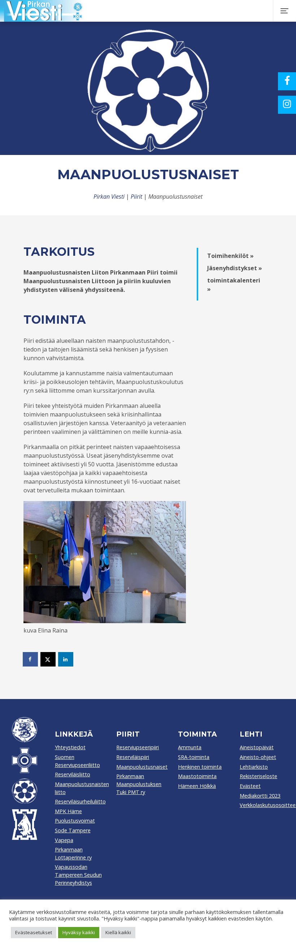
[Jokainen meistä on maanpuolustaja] (145, 11)
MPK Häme (68, 811)
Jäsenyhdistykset (232, 268)
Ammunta (189, 747)
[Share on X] (48, 659)
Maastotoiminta (197, 776)
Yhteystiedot (70, 747)
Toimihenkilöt (228, 256)
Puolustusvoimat (75, 820)
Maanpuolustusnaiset (141, 766)
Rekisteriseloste (258, 776)
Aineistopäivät (257, 747)
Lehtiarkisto (254, 766)
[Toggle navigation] (284, 11)
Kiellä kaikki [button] (118, 932)
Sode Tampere (73, 830)
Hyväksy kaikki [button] (78, 932)
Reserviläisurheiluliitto (80, 801)
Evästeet (250, 785)
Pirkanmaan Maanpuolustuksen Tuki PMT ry (138, 784)
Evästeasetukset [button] (33, 932)
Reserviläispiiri (132, 757)
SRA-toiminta (193, 757)
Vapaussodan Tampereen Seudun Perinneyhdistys (78, 874)
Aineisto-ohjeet (258, 757)
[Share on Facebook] (30, 659)
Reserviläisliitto (72, 774)
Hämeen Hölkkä (197, 785)
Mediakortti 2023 (260, 795)
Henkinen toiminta (200, 766)
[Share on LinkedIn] (66, 659)
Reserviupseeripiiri (137, 747)
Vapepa (64, 840)
